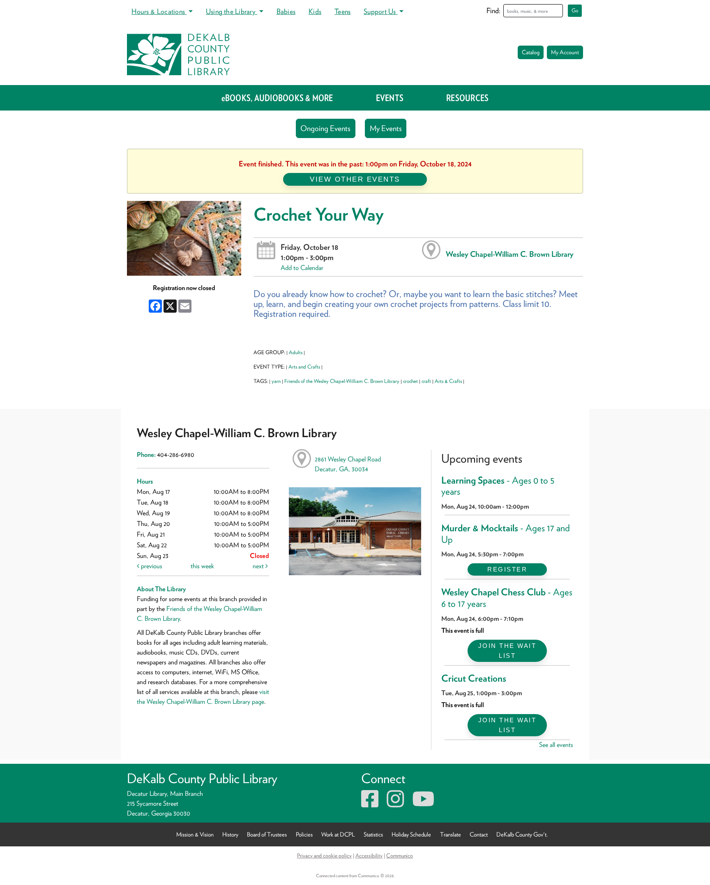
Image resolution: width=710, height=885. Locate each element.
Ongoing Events (325, 128)
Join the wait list (507, 650)
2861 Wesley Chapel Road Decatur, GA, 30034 (348, 464)
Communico (399, 855)
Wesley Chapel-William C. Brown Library (510, 253)
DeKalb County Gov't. (522, 834)
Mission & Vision (195, 834)
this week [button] (202, 566)
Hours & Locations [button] (159, 11)
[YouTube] (423, 804)
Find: (493, 10)
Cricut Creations (473, 678)
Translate (450, 834)
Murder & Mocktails (505, 533)
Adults (295, 352)
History (230, 834)
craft (426, 381)
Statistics (373, 834)
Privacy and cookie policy (324, 855)
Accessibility (369, 855)
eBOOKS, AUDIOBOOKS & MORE (277, 97)
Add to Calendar (302, 268)
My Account (565, 52)
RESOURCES (467, 97)
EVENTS (389, 97)
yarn (276, 381)
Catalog (530, 52)
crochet (410, 381)
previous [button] (150, 566)
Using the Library (231, 11)
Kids (315, 11)
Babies (286, 11)
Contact (479, 834)
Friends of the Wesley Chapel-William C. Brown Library (341, 381)
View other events (355, 179)
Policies (304, 834)
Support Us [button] (381, 11)
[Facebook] (369, 804)
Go (575, 10)
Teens (342, 11)
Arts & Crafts (448, 381)
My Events (386, 128)
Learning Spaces (498, 486)
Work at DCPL (338, 834)
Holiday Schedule (411, 834)
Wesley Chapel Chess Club (506, 597)
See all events (556, 745)
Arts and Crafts (304, 367)
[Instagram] (395, 804)
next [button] (259, 566)
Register (507, 569)
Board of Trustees (267, 834)
